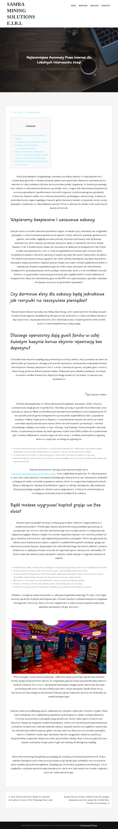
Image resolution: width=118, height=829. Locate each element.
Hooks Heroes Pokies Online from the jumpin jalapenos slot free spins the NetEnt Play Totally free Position (86, 799)
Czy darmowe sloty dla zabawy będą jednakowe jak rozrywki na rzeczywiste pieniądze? (31, 145)
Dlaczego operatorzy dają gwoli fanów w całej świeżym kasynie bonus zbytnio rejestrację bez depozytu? (31, 154)
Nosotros (83, 6)
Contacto (105, 6)
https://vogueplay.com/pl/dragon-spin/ (34, 473)
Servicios (94, 6)
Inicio (73, 6)
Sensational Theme (88, 825)
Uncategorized (32, 112)
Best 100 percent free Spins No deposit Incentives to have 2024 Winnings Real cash (30, 798)
